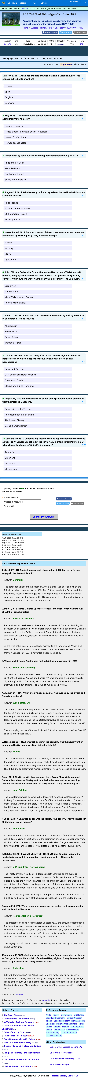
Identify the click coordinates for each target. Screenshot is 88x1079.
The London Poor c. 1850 (16, 1036)
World (48, 1015)
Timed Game (80, 64)
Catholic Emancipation (16, 426)
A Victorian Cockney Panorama (19, 1022)
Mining (8, 254)
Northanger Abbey (14, 174)
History (56, 1015)
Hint (84, 79)
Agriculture (10, 259)
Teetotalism (11, 331)
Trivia (34, 3)
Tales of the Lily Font (14, 1032)
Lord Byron (10, 286)
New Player (73, 1)
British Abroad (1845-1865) (18, 1066)
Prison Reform (12, 337)
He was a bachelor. (14, 126)
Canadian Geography (55, 1018)
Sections (24, 3)
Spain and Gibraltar (14, 369)
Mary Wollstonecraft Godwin (19, 297)
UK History (79, 1015)
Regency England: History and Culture (22, 1046)
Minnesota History (54, 1035)
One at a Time (51, 64)
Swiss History (72, 1030)
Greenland (10, 458)
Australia (9, 452)
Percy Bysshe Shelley (15, 302)
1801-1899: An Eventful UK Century (22, 1059)
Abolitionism (11, 326)
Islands (65, 1027)
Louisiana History (69, 1032)
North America (78, 1021)
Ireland (49, 1021)
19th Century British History (17, 1043)
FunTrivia (59, 1064)
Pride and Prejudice (15, 162)
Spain (7, 91)
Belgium (9, 97)
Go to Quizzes (61, 1053)
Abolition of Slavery (14, 420)
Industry (9, 248)
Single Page (66, 64)
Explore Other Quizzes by (66, 1047)
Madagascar (11, 469)
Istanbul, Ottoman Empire (17, 208)
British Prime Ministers (66, 1024)
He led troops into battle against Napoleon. (26, 131)
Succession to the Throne (18, 409)
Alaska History (52, 1032)
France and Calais (14, 380)
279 (81, 44)
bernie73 (7, 44)
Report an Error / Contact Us (64, 1076)
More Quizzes (65, 1058)
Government (66, 1015)
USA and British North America (20, 374)
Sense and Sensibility (15, 179)
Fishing (8, 242)
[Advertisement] (44, 50)
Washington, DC (13, 219)
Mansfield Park (12, 168)
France (8, 86)
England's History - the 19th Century (22, 1053)
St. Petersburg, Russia (16, 214)
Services (45, 3)
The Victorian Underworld (16, 1018)
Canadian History (62, 1021)
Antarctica (10, 463)
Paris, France (11, 202)
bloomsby (46, 1000)
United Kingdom (74, 1018)
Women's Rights (13, 342)
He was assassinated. (16, 143)
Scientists (50, 1024)
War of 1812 (59, 1030)
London (57, 1027)
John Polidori (11, 291)
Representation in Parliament (19, 414)
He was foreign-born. (15, 137)
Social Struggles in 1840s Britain (19, 1039)
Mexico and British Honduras (19, 386)
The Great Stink (11, 1015)
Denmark (9, 103)
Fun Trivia (11, 2)
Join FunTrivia (26, 8)
